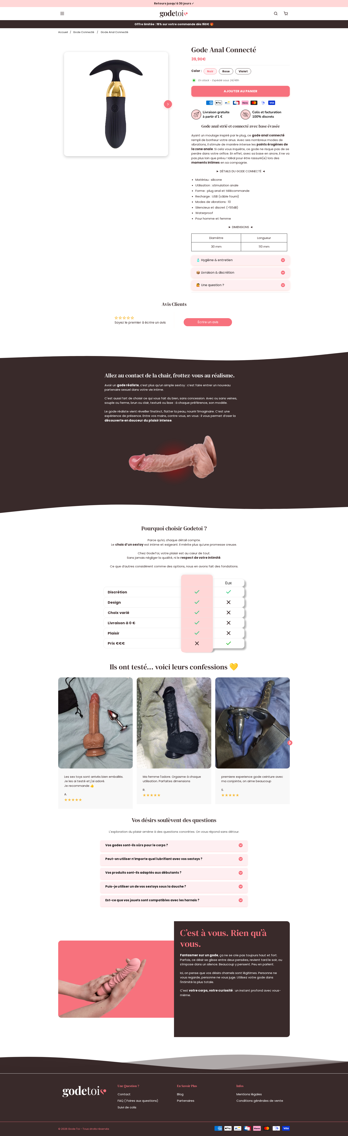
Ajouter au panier (240, 91)
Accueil (63, 32)
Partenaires (185, 1101)
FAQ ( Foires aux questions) (138, 1101)
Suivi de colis (127, 1107)
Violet (243, 71)
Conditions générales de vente (259, 1101)
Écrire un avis (208, 322)
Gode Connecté (83, 32)
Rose (226, 71)
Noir (210, 71)
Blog (180, 1094)
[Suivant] (168, 104)
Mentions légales (249, 1094)
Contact (124, 1094)
